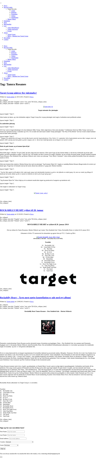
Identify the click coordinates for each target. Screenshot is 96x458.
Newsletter (7, 38)
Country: (2, 442)
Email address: (4, 438)
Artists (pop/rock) (13, 29)
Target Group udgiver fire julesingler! (18, 93)
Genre (2, 445)
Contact (6, 39)
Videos (13, 16)
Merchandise (7, 24)
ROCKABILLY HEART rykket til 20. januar (21, 210)
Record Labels (8, 7)
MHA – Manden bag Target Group (18, 36)
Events (10, 31)
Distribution (14, 17)
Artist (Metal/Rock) (13, 27)
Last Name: (3, 435)
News (5, 5)
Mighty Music (12, 19)
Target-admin (10, 97)
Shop (5, 22)
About (6, 33)
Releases (13, 12)
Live (5, 26)
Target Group (11, 34)
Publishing (7, 21)
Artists (13, 11)
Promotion (14, 14)
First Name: (3, 431)
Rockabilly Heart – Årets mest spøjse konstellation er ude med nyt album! (35, 297)
